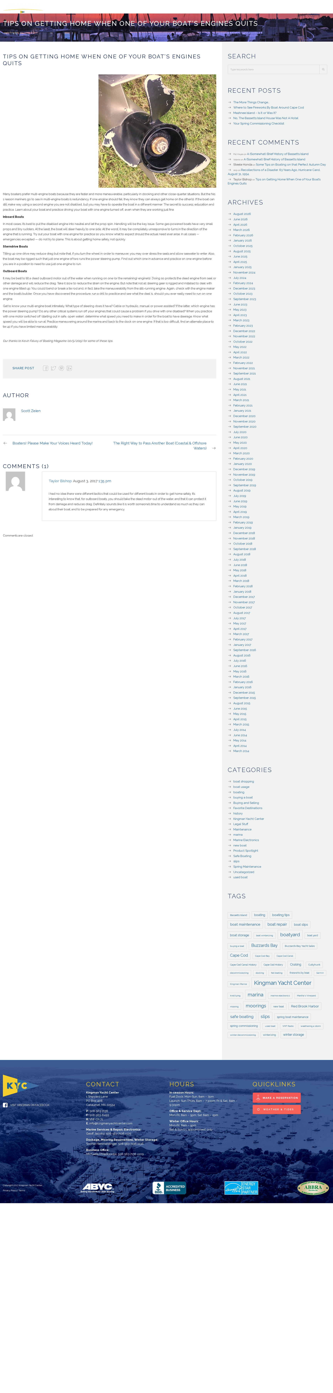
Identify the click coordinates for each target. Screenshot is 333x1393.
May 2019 (239, 504)
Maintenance (242, 827)
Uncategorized (243, 870)
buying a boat (243, 795)
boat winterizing (264, 933)
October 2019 (242, 478)
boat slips (301, 922)
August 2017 (241, 611)
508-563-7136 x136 (131, 1142)
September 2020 (244, 424)
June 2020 (240, 435)
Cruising (295, 962)
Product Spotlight (245, 848)
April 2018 (240, 573)
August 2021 (241, 377)
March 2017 (241, 632)
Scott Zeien (30, 409)
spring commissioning (244, 1023)
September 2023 (244, 297)
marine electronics (280, 993)
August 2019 (242, 488)
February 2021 (242, 403)
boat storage (239, 933)
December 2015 (244, 690)
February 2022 (243, 361)
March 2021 (241, 398)
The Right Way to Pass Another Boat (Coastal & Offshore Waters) (160, 443)
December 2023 (244, 286)
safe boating (242, 1014)
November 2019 (244, 472)
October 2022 (242, 340)
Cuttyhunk (314, 962)
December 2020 (244, 414)
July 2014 (239, 728)
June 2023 (240, 302)
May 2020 (240, 440)
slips (236, 859)
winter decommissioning (243, 1033)
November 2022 (244, 334)
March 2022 (241, 355)
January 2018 (242, 589)
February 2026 (243, 233)
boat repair (277, 922)
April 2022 (240, 350)
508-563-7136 (99, 1109)
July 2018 (239, 557)
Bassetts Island (238, 913)
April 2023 (240, 313)
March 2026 (241, 228)
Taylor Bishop (242, 177)
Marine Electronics (246, 838)
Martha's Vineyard (306, 993)
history (238, 811)
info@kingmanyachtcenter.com (110, 1121)
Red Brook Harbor (305, 1004)
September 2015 (244, 696)
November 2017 (244, 600)
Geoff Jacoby (95, 1131)
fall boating (277, 971)
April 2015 (239, 717)
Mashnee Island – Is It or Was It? (254, 111)
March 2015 (241, 722)
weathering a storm (311, 1024)
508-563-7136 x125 (118, 1131)
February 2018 (243, 584)
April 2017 (239, 627)
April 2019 (240, 510)
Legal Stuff (240, 822)
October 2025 (242, 244)
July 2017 (239, 616)
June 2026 (240, 217)
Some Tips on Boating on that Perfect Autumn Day (291, 162)
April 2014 (240, 744)
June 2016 (240, 664)
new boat (240, 843)
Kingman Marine (238, 982)
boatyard (290, 932)
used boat (240, 875)
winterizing (269, 1032)
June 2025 (240, 254)
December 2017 (244, 595)
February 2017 (242, 637)
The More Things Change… (251, 100)
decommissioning (239, 971)
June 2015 (240, 706)
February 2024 (243, 281)
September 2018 (244, 547)
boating (238, 790)
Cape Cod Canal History (243, 962)
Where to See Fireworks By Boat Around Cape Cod (268, 105)
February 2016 (243, 680)
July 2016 (239, 658)
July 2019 (239, 494)
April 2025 (240, 260)
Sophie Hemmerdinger (101, 1142)
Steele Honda (242, 162)
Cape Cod (239, 953)
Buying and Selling (246, 801)
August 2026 (242, 212)
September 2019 (244, 483)
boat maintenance (245, 922)
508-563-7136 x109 (131, 1152)
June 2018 (240, 563)
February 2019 (243, 520)
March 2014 (241, 749)
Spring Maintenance (247, 864)
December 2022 (244, 329)
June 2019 (240, 499)
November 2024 (244, 270)
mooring (234, 1004)
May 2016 (239, 669)
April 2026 (240, 223)
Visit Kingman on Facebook (29, 1103)
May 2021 (239, 387)
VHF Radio (288, 1024)
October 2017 (242, 605)
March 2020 (241, 451)
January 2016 (242, 685)
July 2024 (239, 276)
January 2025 (242, 265)
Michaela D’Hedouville (101, 1152)
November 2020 (244, 419)
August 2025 (242, 249)
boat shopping (243, 779)
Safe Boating (242, 854)
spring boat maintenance (292, 1015)
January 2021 (242, 408)
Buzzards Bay (264, 943)
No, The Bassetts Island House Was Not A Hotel (265, 116)
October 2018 (242, 541)
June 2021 (240, 382)
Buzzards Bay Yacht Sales (300, 944)
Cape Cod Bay (262, 954)
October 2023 (242, 292)
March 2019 (241, 515)
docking (260, 971)
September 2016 (244, 648)
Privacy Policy (10, 1188)
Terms (21, 1188)
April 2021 (239, 393)
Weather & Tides (278, 1107)
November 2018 (244, 536)
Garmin (320, 971)
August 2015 (241, 701)
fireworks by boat (299, 970)
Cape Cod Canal (285, 954)
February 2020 (243, 456)
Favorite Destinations (247, 806)
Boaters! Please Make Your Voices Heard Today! (53, 441)
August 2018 (241, 552)
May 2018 (239, 568)
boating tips (281, 913)
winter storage (293, 1033)
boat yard (312, 933)
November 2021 (244, 366)
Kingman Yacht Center (248, 817)
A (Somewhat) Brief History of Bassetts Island (278, 152)
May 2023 (239, 308)
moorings (256, 1004)
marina (238, 832)
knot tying (235, 993)
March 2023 (241, 318)
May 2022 (239, 345)
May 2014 (239, 738)
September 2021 (244, 371)
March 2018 (241, 579)
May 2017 (239, 621)
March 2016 (241, 674)
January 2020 (242, 462)
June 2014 (240, 733)
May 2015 (239, 712)
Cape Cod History (273, 962)
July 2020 (239, 430)
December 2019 (244, 467)
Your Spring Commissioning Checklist (258, 121)
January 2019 (242, 525)
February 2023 (243, 324)
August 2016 (242, 653)
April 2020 (240, 446)
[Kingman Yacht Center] (41, 6)
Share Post (23, 366)
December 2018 (244, 531)
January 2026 (242, 238)
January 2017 (242, 643)
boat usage (241, 785)
